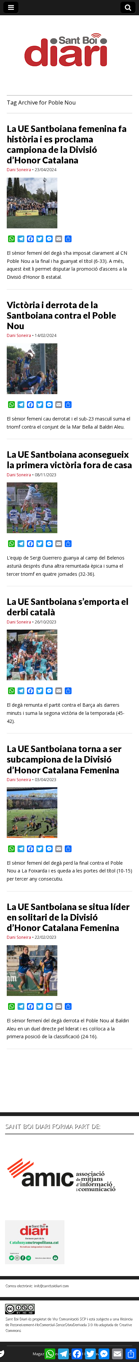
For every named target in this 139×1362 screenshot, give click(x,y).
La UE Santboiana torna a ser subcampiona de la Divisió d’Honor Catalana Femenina (64, 759)
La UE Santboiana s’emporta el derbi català (68, 606)
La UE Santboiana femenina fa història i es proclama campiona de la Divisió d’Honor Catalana (67, 144)
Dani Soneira (19, 170)
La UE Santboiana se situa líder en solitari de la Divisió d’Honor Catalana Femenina (68, 917)
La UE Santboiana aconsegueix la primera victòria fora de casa (69, 459)
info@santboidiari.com (51, 1285)
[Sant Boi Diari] (69, 45)
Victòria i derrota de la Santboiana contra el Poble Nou (61, 315)
